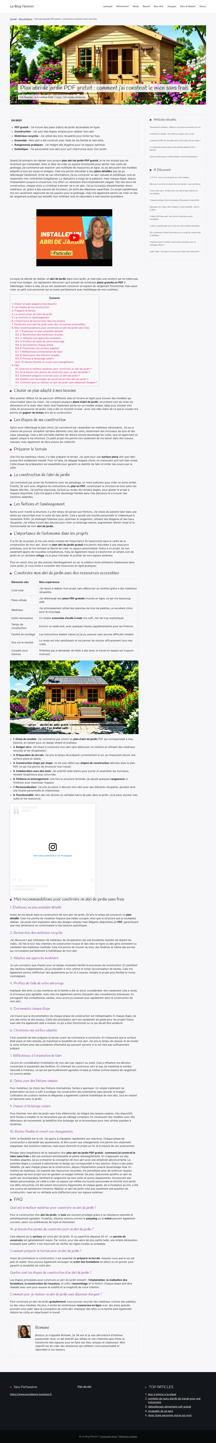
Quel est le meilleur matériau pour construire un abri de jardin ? (53, 368)
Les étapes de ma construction (31, 307)
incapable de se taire (160, 1411)
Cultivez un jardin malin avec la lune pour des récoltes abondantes (175, 226)
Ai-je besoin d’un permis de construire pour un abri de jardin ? (52, 372)
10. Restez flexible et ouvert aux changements (44, 361)
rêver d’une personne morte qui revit (170, 1415)
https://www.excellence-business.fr (31, 1394)
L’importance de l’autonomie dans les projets (38, 320)
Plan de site (84, 1386)
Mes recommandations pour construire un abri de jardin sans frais (50, 327)
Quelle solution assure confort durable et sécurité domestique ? (174, 157)
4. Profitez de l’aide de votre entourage (39, 341)
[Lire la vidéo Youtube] (74, 237)
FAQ (15, 365)
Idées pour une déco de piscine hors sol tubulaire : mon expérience (175, 184)
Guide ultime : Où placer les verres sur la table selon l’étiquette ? (175, 251)
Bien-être (158, 6)
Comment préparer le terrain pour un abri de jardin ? (47, 375)
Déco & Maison (187, 6)
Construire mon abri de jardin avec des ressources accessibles (48, 324)
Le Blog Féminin (22, 6)
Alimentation (122, 6)
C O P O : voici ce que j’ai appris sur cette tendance (169, 177)
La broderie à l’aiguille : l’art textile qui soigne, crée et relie (172, 134)
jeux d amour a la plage (162, 1394)
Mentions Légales (128, 1436)
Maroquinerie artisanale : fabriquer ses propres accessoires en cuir (175, 127)
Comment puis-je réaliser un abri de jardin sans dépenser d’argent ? (56, 382)
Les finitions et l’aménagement (30, 317)
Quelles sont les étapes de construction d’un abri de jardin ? (51, 379)
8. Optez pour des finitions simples (37, 355)
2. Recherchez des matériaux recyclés (39, 334)
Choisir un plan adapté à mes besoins (34, 303)
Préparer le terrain (24, 310)
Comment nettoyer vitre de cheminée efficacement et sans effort (174, 200)
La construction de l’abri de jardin (32, 314)
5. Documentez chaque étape (34, 344)
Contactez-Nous (108, 1436)
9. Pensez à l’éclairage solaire (34, 358)
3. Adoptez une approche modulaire (38, 338)
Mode (136, 6)
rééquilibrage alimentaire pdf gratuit (169, 1406)
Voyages (171, 6)
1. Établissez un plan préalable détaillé (39, 331)
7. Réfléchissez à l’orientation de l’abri (38, 351)
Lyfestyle (107, 6)
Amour (202, 6)
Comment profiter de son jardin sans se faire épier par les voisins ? (175, 140)
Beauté (146, 6)
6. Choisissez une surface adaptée (37, 348)
